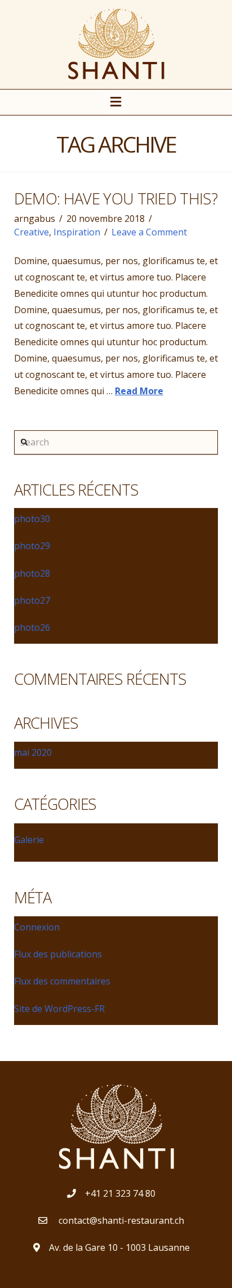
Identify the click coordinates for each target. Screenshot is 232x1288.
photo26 (32, 627)
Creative (31, 232)
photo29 (32, 546)
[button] (116, 102)
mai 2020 (33, 752)
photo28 (32, 573)
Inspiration (76, 232)
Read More (139, 391)
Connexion (37, 927)
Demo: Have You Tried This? (115, 198)
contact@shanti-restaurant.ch (120, 1220)
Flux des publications (58, 954)
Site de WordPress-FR (59, 1008)
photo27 (32, 600)
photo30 (32, 518)
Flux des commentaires (62, 981)
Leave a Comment (149, 232)
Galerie (29, 840)
